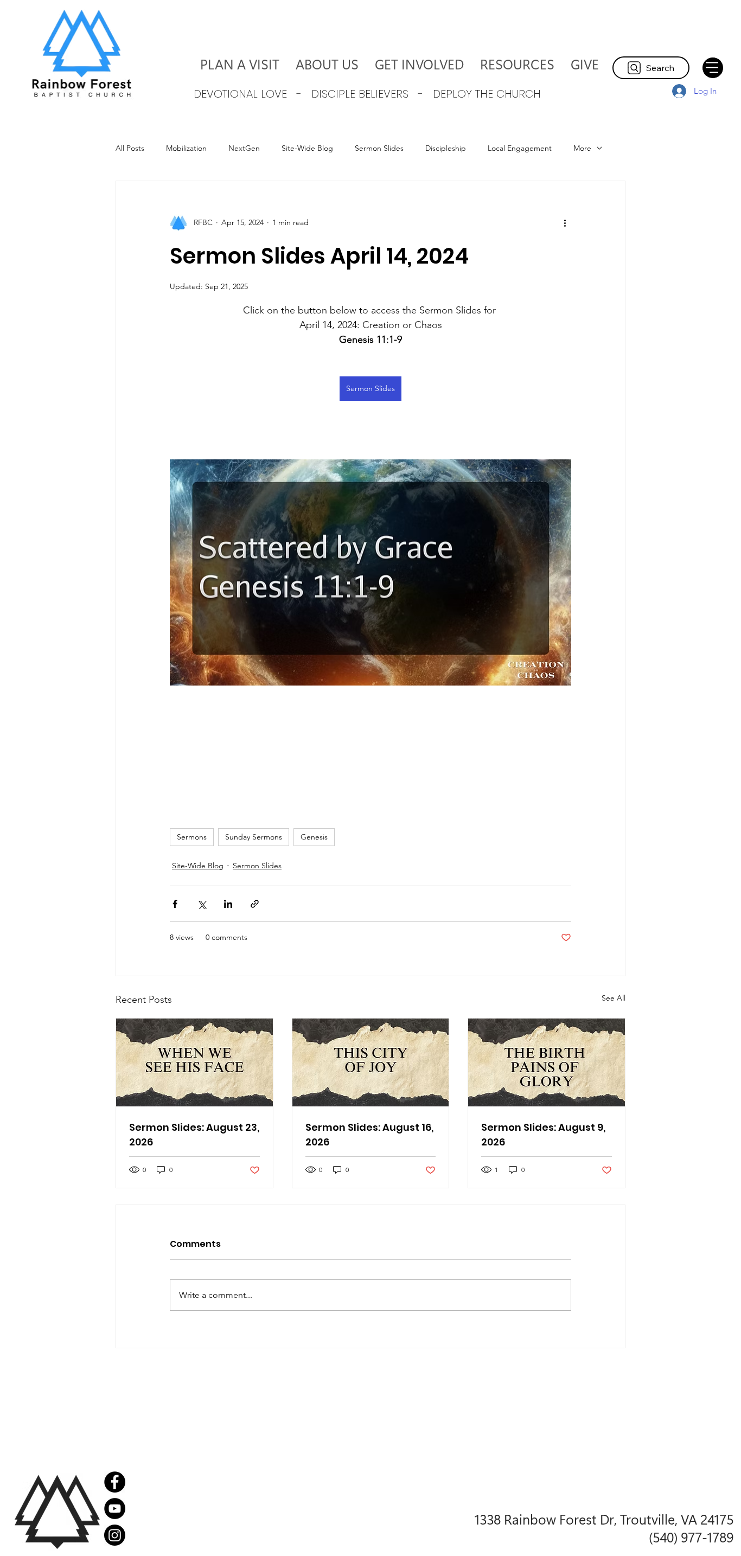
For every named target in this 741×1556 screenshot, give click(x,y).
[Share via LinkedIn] (228, 904)
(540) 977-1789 (691, 1537)
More (582, 148)
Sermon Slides (379, 148)
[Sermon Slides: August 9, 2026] (546, 1062)
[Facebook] (114, 1482)
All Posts (130, 148)
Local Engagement (520, 148)
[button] (327, 64)
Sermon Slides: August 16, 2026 (369, 1134)
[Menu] (713, 68)
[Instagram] (114, 1535)
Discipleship (445, 148)
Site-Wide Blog (307, 148)
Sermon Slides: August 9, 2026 (543, 1134)
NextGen (244, 148)
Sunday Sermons (253, 837)
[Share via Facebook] (175, 904)
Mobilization (186, 148)
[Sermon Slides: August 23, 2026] (194, 1062)
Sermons (192, 837)
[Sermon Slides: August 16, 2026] (370, 1062)
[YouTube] (114, 1508)
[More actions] (564, 222)
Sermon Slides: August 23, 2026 (194, 1134)
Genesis (314, 837)
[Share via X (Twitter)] (201, 904)
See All (613, 998)
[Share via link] (255, 904)
